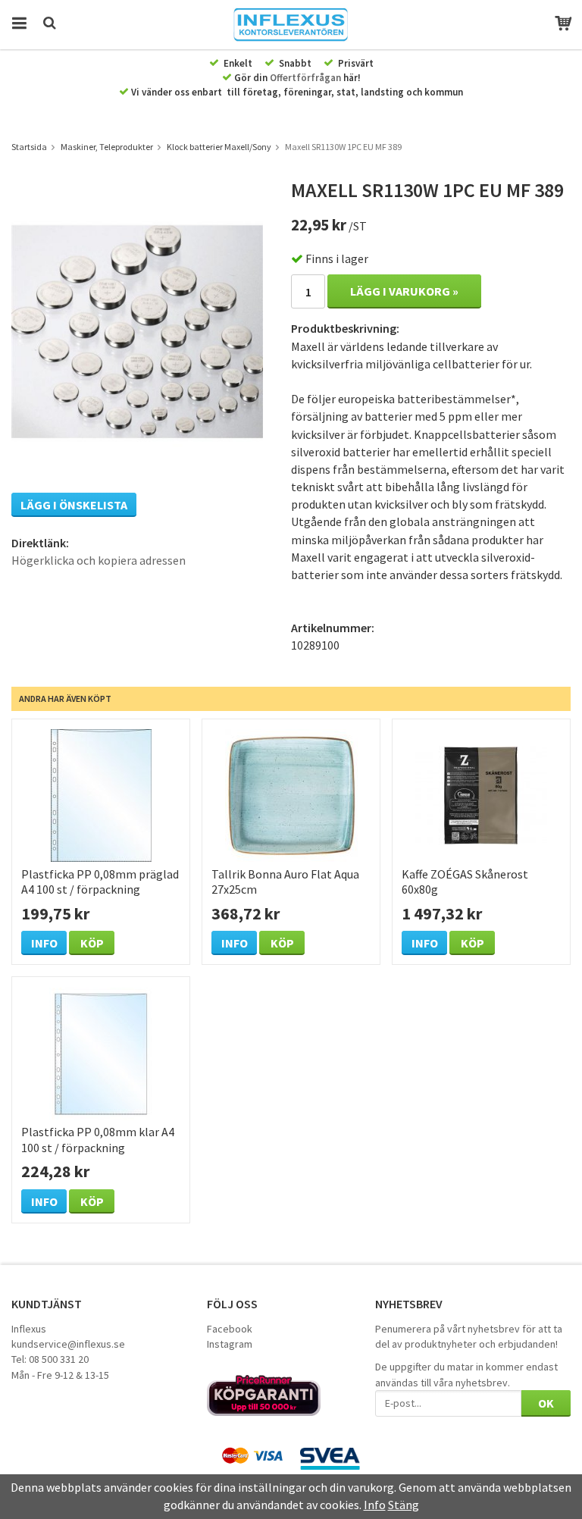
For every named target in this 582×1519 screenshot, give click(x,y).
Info (44, 943)
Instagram (229, 1344)
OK (546, 1403)
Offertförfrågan (305, 77)
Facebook (229, 1329)
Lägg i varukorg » (404, 291)
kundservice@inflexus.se (68, 1344)
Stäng (403, 1504)
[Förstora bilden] (137, 329)
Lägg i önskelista (73, 504)
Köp (92, 943)
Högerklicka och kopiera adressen (98, 560)
